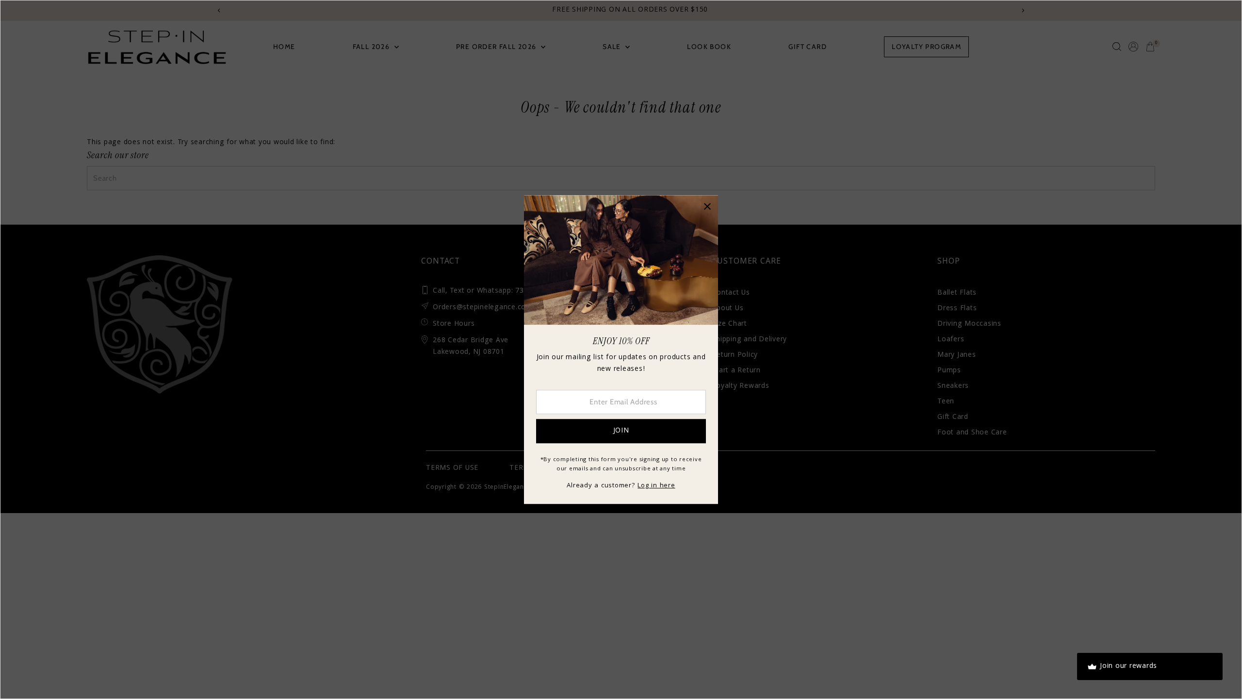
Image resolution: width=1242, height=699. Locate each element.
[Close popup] (707, 206)
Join (621, 431)
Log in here (656, 486)
